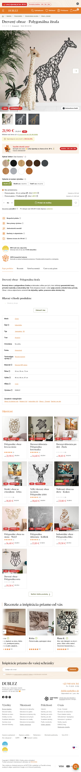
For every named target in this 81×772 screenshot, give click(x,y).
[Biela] (20, 119)
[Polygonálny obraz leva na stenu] (14, 429)
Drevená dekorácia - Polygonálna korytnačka (39, 447)
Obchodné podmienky (51, 735)
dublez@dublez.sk (70, 690)
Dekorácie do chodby (26, 719)
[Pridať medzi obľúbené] (76, 203)
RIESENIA (34, 762)
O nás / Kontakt (62, 709)
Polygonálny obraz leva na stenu (12, 445)
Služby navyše (62, 722)
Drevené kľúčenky (7, 724)
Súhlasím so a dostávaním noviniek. (26, 674)
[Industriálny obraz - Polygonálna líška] (66, 518)
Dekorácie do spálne (26, 712)
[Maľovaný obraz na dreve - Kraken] (66, 473)
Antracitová (18, 350)
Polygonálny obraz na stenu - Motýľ (14, 535)
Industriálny (18, 325)
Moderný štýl (23, 401)
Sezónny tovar (6, 722)
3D (24, 331)
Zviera (17, 319)
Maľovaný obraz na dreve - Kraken (65, 490)
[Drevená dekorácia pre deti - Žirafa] (66, 429)
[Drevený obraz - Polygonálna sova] (14, 561)
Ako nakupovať (6, 738)
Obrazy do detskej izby (11, 401)
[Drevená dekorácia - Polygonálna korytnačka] (40, 429)
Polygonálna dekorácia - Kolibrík (39, 535)
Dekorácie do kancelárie (27, 722)
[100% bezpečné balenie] (5, 258)
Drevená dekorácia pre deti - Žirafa (66, 445)
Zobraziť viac (40, 310)
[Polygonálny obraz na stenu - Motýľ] (14, 518)
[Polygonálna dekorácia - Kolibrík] (40, 518)
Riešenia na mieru (7, 714)
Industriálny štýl (33, 401)
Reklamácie (36, 735)
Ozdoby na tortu (7, 717)
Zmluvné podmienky (34, 767)
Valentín (43, 709)
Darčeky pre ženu (46, 712)
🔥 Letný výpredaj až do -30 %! (14, 4)
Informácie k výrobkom (65, 719)
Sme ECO (65, 735)
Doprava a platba (24, 735)
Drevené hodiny (7, 712)
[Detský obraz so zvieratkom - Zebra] (14, 473)
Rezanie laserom (20, 356)
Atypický (17, 337)
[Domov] (3, 16)
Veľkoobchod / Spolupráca (66, 717)
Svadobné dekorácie (8, 719)
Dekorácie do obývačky (27, 709)
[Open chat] (76, 767)
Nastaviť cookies (32, 738)
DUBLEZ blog (62, 724)
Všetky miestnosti (25, 724)
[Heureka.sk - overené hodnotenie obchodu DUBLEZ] (5, 744)
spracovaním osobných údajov (23, 674)
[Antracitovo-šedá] (7, 119)
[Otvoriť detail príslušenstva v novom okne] (27, 193)
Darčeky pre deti (56, 401)
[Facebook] (3, 698)
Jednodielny (18, 331)
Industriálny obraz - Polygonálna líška (65, 535)
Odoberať (73, 669)
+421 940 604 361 (70, 683)
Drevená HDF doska (21, 365)
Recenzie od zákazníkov (65, 712)
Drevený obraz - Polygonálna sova (12, 577)
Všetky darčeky (46, 724)
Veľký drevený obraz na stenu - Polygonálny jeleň (39, 492)
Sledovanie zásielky (64, 727)
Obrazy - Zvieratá (44, 401)
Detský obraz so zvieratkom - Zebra (12, 490)
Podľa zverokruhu (46, 722)
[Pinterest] (10, 698)
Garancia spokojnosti (8, 735)
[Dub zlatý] (33, 119)
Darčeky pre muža (46, 714)
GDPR (17, 738)
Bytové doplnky (7, 709)
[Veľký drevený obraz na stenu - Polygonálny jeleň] (40, 473)
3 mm (16, 384)
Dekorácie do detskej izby (28, 714)
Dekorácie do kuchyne (26, 717)
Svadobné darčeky (46, 719)
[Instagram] (7, 698)
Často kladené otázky (64, 714)
